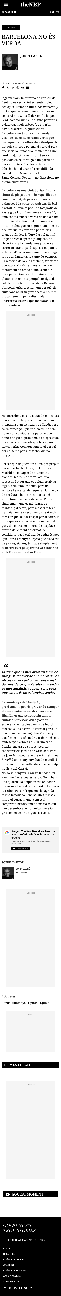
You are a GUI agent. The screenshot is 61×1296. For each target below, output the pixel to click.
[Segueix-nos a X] (10, 1287)
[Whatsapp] (17, 87)
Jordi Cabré (31, 56)
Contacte (8, 1248)
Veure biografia (21, 872)
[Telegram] (22, 87)
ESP (57, 12)
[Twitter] (8, 87)
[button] (6, 4)
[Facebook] (3, 87)
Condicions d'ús (12, 1276)
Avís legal (8, 1265)
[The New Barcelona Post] (19, 1228)
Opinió (11, 27)
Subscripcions (11, 1281)
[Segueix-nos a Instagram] (20, 1287)
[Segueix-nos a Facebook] (5, 1287)
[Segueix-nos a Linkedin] (15, 1287)
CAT (52, 12)
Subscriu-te (9, 12)
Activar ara (19, 848)
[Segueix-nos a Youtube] (25, 1287)
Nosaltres (9, 1254)
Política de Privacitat (15, 1270)
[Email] (27, 87)
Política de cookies (14, 1259)
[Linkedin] (12, 87)
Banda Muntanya (14, 1003)
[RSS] (31, 1287)
